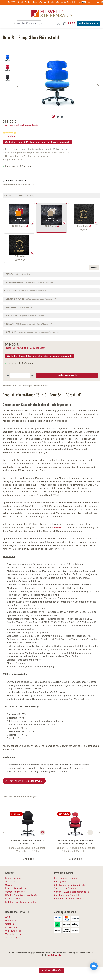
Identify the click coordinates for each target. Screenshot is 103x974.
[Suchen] (40, 23)
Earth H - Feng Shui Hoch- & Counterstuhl (27, 842)
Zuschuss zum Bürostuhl (67, 895)
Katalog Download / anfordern (21, 902)
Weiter (94, 267)
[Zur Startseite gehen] (51, 13)
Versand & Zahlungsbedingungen (71, 892)
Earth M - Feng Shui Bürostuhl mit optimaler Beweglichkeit (75, 842)
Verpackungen (12, 937)
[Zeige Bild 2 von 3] (58, 117)
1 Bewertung (9, 136)
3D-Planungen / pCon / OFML (69, 885)
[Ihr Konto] (58, 23)
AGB (7, 917)
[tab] (10, 385)
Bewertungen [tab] (41, 385)
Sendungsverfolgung (65, 888)
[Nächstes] (98, 85)
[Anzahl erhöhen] (32, 375)
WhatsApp (10, 881)
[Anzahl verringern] (7, 375)
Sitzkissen (57, 527)
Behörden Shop (13, 898)
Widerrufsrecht (13, 931)
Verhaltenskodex (14, 934)
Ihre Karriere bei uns (15, 888)
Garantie (9, 924)
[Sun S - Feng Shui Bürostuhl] (58, 82)
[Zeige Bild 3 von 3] (62, 117)
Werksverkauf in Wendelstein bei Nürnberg (44, 2)
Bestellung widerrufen (51, 970)
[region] (51, 86)
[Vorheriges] (17, 85)
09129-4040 (16, 2)
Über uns (9, 885)
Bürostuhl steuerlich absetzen (69, 898)
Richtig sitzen (61, 881)
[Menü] (6, 23)
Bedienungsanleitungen (66, 878)
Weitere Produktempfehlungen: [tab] (20, 796)
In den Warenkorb (67, 375)
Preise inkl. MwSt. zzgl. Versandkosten (21, 125)
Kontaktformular (14, 878)
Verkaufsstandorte (89, 23)
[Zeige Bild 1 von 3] (54, 117)
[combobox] (26, 23)
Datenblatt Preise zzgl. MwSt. (25, 780)
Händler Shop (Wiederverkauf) (21, 895)
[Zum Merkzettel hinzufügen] (42, 832)
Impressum (11, 927)
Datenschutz (12, 920)
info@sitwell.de (54, 955)
